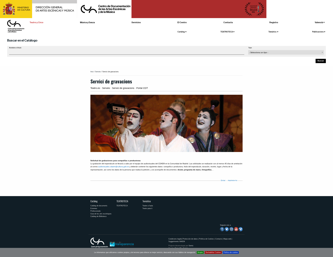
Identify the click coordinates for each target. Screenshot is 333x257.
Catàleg (94, 201)
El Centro (182, 22)
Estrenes (93, 208)
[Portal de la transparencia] (121, 244)
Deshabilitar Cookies (213, 252)
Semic (191, 246)
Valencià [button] (319, 22)
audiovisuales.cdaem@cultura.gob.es (113, 167)
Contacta (228, 22)
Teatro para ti (147, 208)
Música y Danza (87, 22)
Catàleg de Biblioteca (98, 216)
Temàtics (146, 201)
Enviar (223, 180)
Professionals (95, 211)
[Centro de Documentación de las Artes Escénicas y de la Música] (15, 26)
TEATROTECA (122, 201)
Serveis (98, 72)
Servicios (136, 22)
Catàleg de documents (98, 206)
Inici (92, 72)
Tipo (250, 48)
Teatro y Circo (36, 22)
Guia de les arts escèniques (100, 214)
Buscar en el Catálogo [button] (22, 40)
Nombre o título (15, 48)
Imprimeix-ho (232, 180)
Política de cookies (231, 252)
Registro (273, 22)
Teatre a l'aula (147, 206)
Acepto (200, 252)
